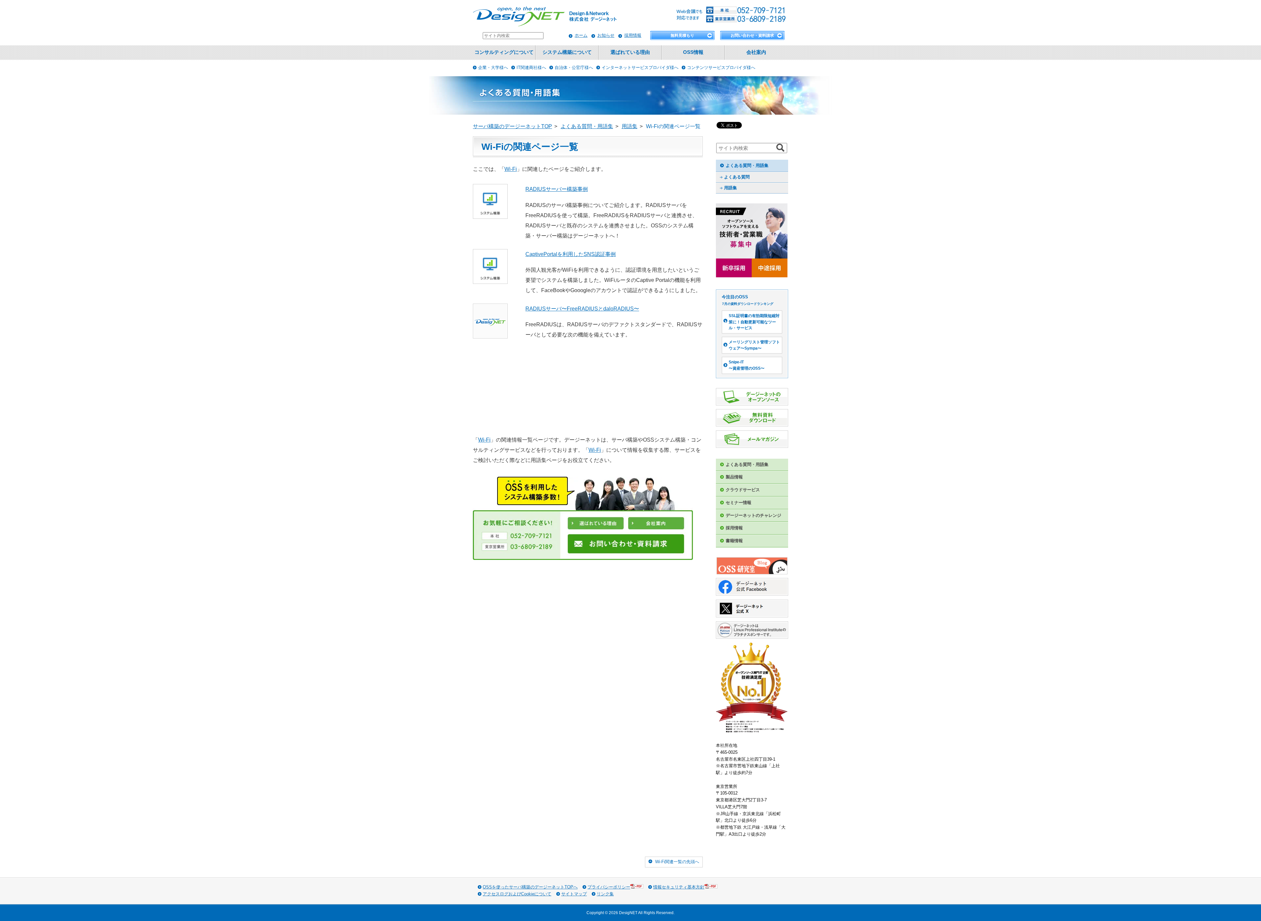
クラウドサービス (743, 489)
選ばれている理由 (630, 52)
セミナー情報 (738, 502)
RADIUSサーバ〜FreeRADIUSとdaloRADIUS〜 (582, 308)
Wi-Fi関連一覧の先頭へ (677, 861)
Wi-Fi (510, 169)
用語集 (730, 187)
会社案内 (756, 52)
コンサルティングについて (504, 52)
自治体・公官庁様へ (574, 67)
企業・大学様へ (493, 67)
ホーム (581, 35)
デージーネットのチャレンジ (753, 515)
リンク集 (605, 893)
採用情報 (632, 35)
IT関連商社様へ (531, 67)
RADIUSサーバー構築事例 (556, 189)
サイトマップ (574, 893)
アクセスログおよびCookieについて (517, 893)
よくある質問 (737, 176)
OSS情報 (693, 52)
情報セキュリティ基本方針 (678, 887)
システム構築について (567, 52)
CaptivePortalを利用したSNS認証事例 (570, 254)
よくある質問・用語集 (747, 165)
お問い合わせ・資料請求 (752, 35)
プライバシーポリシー (608, 887)
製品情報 (734, 476)
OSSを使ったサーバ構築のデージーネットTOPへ (530, 887)
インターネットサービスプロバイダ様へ (640, 67)
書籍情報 (734, 540)
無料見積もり (682, 35)
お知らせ (605, 35)
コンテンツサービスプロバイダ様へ (721, 67)
